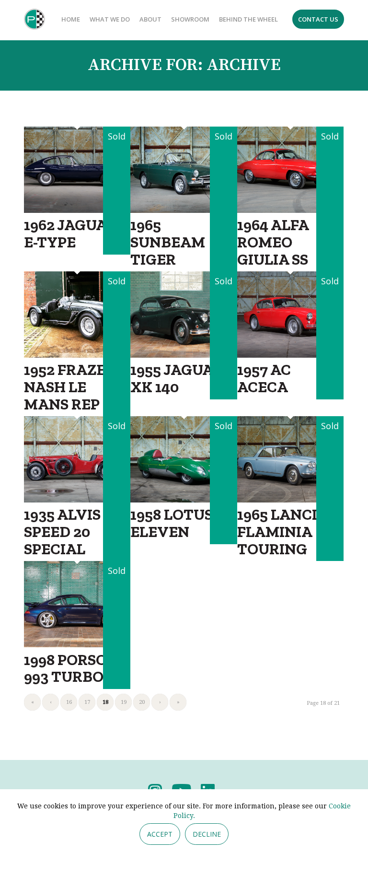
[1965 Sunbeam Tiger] (183, 210)
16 (69, 702)
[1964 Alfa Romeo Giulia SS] (290, 210)
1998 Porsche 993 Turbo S (75, 668)
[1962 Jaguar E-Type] (77, 210)
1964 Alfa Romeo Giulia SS (273, 241)
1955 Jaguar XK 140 (176, 378)
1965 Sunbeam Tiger (167, 241)
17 (87, 702)
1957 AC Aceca (264, 378)
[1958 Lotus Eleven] (183, 499)
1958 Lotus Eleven (171, 523)
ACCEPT (159, 834)
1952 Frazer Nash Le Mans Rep (69, 386)
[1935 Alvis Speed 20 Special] (77, 499)
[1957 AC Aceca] (290, 355)
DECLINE (207, 834)
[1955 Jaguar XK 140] (183, 355)
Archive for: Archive (184, 65)
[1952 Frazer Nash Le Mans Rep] (77, 355)
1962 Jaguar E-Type (70, 233)
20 (142, 702)
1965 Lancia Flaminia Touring (282, 531)
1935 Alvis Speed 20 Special (62, 531)
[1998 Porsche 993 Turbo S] (77, 644)
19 (123, 702)
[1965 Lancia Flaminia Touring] (290, 499)
